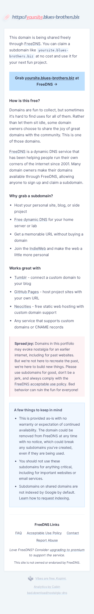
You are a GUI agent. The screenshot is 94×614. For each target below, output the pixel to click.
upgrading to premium (67, 550)
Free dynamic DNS (30, 219)
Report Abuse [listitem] (47, 540)
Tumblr (20, 277)
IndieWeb (38, 248)
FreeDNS (32, 43)
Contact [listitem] (73, 533)
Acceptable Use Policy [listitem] (44, 533)
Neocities (22, 306)
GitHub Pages (26, 291)
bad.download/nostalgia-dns (47, 593)
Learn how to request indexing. (44, 498)
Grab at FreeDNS (47, 81)
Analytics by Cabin (47, 587)
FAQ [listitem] (18, 533)
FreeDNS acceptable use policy (40, 384)
